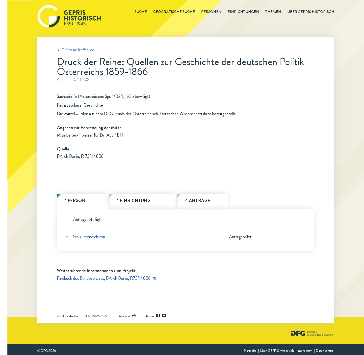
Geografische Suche (174, 11)
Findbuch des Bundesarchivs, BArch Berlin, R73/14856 (104, 278)
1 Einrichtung (134, 200)
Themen (273, 11)
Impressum (304, 350)
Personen (211, 11)
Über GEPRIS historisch (310, 11)
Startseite (250, 350)
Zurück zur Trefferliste (78, 49)
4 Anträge (197, 200)
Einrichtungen (243, 11)
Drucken (124, 315)
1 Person (75, 200)
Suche (140, 11)
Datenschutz (324, 350)
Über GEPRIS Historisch (277, 350)
